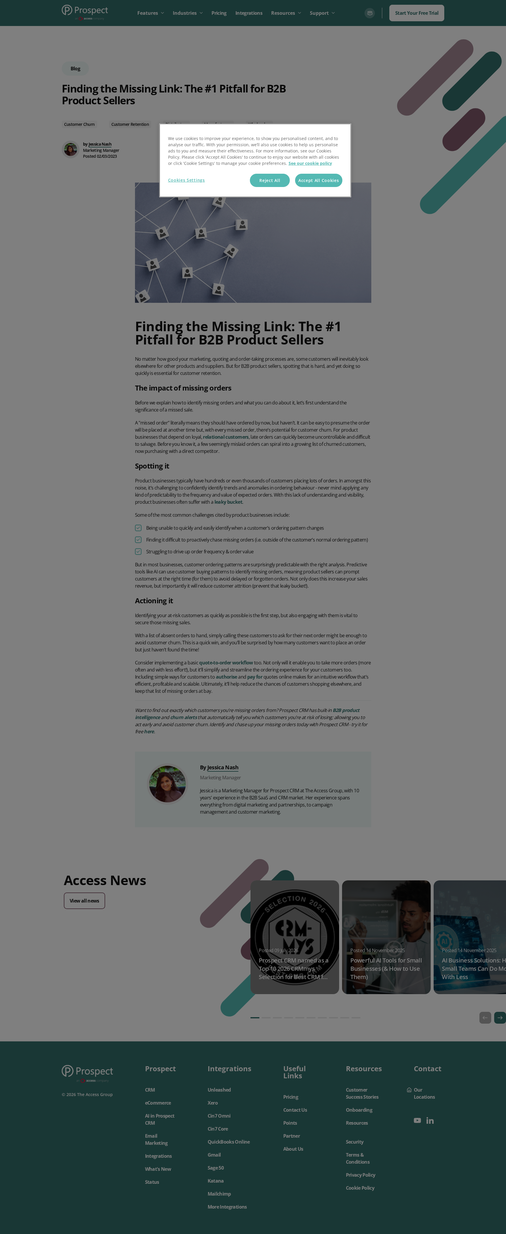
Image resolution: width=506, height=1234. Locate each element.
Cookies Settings (186, 180)
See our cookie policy (310, 163)
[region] (255, 160)
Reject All (269, 180)
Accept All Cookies (318, 180)
